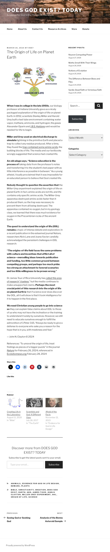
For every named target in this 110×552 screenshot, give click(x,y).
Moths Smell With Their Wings (82, 62)
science (33, 497)
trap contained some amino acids (40, 147)
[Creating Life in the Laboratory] (15, 402)
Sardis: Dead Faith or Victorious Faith (85, 90)
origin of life (19, 497)
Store (74, 29)
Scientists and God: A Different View (33, 414)
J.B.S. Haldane (37, 126)
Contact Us (37, 29)
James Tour (39, 492)
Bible (14, 490)
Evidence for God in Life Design (40, 483)
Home (9, 29)
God (29, 492)
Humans (15, 486)
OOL (54, 495)
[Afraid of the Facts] (54, 402)
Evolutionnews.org (17, 354)
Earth (22, 492)
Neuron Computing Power (80, 54)
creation (40, 490)
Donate (85, 29)
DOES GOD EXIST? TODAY (44, 10)
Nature (10, 350)
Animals (16, 483)
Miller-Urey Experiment (36, 495)
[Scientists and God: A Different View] (34, 402)
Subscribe (54, 464)
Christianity (26, 490)
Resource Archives (57, 29)
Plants (25, 486)
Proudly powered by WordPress (20, 545)
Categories (73, 148)
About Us (22, 29)
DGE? (31, 48)
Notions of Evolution (77, 70)
